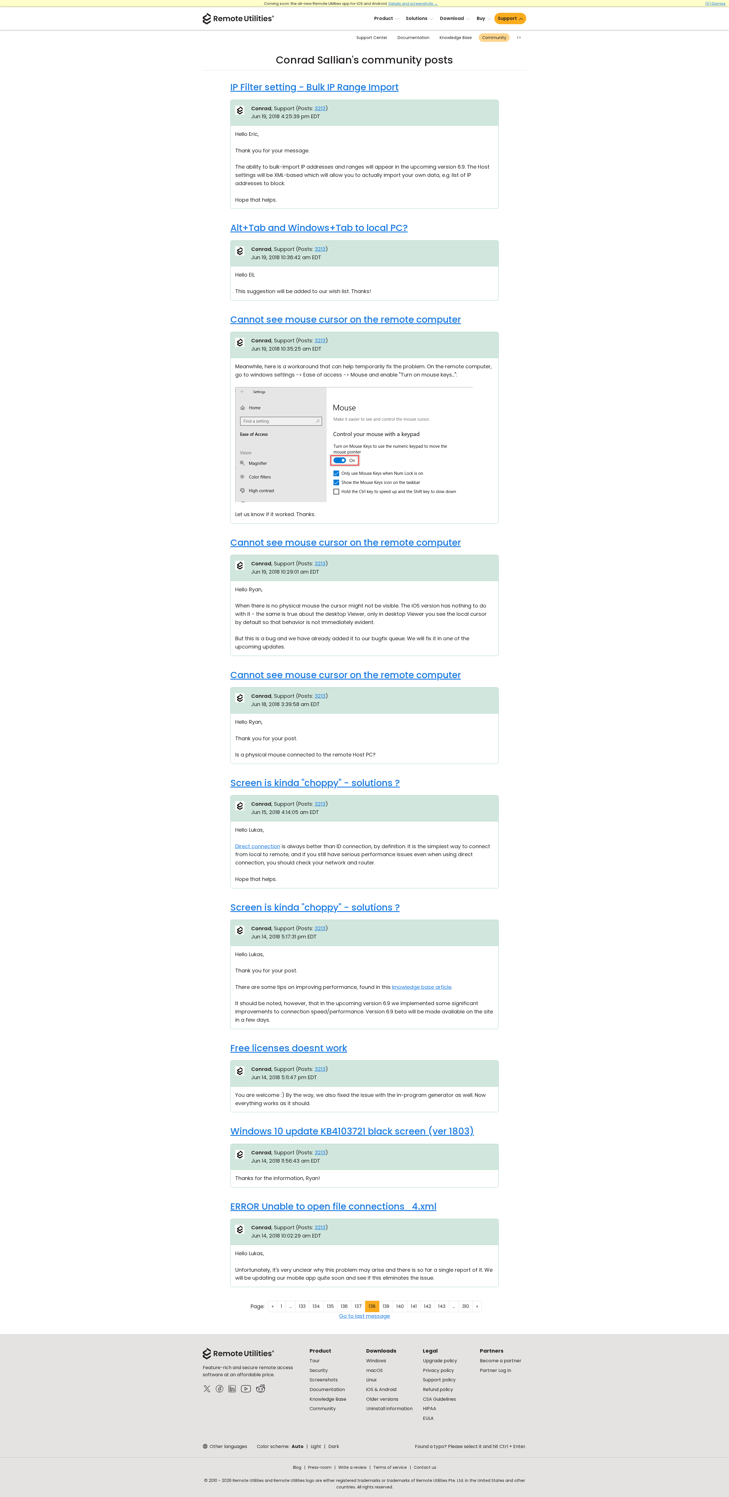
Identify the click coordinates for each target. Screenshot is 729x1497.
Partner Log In (495, 1370)
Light (316, 1446)
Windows (376, 1360)
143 (441, 1306)
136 (344, 1306)
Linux (371, 1380)
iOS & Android (381, 1389)
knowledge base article (421, 987)
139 (386, 1306)
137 (358, 1306)
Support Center (372, 37)
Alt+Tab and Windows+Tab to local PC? (319, 227)
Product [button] (383, 18)
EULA (428, 1418)
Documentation (413, 37)
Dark (333, 1446)
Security (319, 1370)
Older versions (382, 1399)
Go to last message (364, 1316)
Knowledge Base (456, 37)
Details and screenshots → (413, 3)
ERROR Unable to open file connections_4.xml (333, 1206)
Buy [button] (481, 18)
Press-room (319, 1467)
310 (465, 1306)
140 (400, 1306)
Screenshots (324, 1380)
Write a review (352, 1467)
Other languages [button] (227, 1446)
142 (427, 1306)
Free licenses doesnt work (288, 1048)
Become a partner (500, 1360)
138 (372, 1306)
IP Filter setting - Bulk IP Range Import (314, 87)
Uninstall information (389, 1408)
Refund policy (438, 1389)
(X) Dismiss (715, 3)
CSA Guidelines (439, 1399)
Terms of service (390, 1467)
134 (316, 1306)
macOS (374, 1370)
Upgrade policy (440, 1360)
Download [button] (452, 18)
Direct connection (257, 846)
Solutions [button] (416, 18)
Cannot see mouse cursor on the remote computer (345, 319)
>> (519, 37)
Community (494, 37)
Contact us (425, 1467)
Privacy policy (438, 1370)
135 (330, 1306)
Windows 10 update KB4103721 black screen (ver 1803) (352, 1131)
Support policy (439, 1380)
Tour (315, 1360)
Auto (298, 1446)
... (290, 1306)
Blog (297, 1467)
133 (302, 1306)
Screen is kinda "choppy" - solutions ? (315, 782)
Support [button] (507, 18)
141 (414, 1306)
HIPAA (429, 1408)
